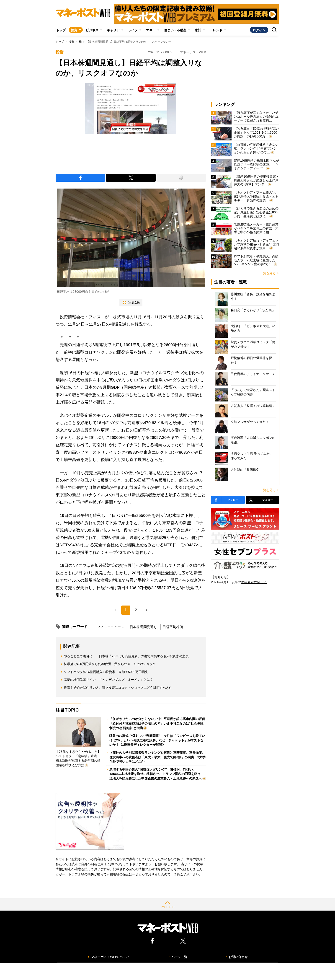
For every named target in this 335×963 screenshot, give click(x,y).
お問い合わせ (238, 956)
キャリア (113, 30)
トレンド (216, 30)
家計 (198, 30)
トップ (61, 30)
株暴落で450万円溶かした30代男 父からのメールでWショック (110, 664)
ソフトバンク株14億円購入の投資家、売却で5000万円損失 (106, 672)
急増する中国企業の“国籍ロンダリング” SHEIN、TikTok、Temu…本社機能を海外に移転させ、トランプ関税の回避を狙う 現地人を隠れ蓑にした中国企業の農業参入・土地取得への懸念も (156, 774)
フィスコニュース (110, 627)
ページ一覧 (179, 956)
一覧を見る (268, 273)
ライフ (133, 30)
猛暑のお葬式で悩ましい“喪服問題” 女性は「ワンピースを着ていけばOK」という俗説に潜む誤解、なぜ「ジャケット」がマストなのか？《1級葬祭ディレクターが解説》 (157, 740)
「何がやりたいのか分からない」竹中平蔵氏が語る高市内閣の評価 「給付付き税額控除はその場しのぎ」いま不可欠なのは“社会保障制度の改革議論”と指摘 (158, 723)
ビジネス (92, 30)
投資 (74, 30)
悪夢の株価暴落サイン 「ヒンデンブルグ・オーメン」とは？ (108, 679)
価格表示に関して (254, 582)
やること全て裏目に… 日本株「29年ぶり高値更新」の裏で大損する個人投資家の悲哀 (126, 656)
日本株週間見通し (143, 627)
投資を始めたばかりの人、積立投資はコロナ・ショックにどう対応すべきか (118, 687)
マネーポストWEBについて (110, 956)
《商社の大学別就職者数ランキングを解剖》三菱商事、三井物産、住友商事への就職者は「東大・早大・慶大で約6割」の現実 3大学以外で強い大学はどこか (157, 757)
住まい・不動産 (175, 30)
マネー (151, 30)
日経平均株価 (172, 627)
